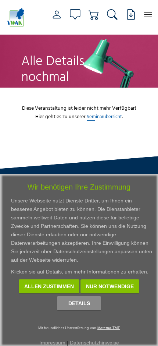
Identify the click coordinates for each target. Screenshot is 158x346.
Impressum (52, 343)
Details (79, 303)
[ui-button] (148, 14)
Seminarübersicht (104, 116)
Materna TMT (108, 328)
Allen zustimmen (49, 286)
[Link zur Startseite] (17, 17)
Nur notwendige (110, 286)
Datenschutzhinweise (94, 343)
